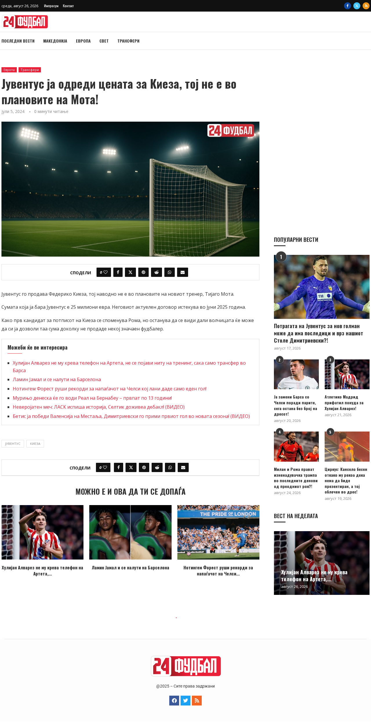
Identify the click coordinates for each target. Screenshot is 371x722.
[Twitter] (356, 5)
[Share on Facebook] (118, 272)
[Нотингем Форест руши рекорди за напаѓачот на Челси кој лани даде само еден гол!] (218, 532)
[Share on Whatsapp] (169, 272)
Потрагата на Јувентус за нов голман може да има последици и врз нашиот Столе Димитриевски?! (318, 333)
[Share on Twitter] (130, 272)
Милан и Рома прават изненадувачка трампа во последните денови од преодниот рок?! (296, 477)
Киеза (35, 443)
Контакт (68, 5)
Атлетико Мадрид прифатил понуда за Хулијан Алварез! (344, 402)
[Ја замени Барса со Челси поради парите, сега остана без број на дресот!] (296, 374)
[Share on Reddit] (156, 272)
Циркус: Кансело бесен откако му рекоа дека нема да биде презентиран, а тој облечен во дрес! (346, 480)
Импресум (51, 5)
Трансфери (128, 41)
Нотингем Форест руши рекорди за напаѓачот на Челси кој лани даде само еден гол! (109, 388)
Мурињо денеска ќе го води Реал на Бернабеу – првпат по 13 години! (92, 398)
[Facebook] (347, 5)
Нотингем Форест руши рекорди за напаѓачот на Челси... (218, 570)
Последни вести (17, 41)
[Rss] (366, 5)
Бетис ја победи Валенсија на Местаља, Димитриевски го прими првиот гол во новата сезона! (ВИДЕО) (131, 416)
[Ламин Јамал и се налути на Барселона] (130, 532)
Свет (104, 41)
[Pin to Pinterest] (143, 272)
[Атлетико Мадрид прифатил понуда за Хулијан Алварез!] (347, 374)
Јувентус (12, 443)
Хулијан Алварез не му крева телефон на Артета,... (42, 570)
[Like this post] (105, 272)
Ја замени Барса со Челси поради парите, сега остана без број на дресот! (295, 405)
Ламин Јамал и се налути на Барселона (57, 379)
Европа (83, 41)
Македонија (55, 41)
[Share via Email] (182, 272)
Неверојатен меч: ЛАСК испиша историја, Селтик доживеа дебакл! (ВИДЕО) (99, 407)
